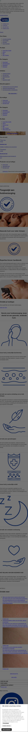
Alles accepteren (6, 729)
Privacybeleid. (6, 723)
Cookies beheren (6, 725)
